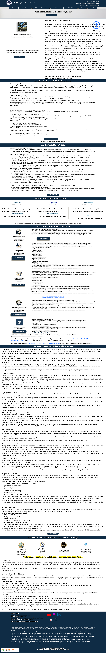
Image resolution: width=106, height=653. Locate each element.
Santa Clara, (21, 340)
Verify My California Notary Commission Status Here (24, 621)
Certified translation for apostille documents (42, 332)
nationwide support (54, 343)
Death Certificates (37, 253)
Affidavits (35, 262)
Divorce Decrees (37, 254)
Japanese (60, 334)
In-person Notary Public (19, 236)
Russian (32, 336)
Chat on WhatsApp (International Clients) (87, 3)
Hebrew (36, 336)
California (19, 281)
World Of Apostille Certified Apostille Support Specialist (86, 551)
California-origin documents (36, 343)
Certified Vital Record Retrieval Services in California (45, 271)
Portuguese (69, 334)
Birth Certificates (37, 250)
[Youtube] (49, 615)
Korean (23, 336)
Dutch (77, 334)
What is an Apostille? (16, 84)
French (19, 336)
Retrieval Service (19, 279)
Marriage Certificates (38, 251)
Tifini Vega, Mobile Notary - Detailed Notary (22, 619)
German (64, 334)
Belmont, (65, 339)
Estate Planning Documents (39, 257)
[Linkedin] (59, 615)
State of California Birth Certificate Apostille (53, 296)
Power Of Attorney (8, 356)
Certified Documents (19, 278)
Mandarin (74, 334)
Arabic (16, 336)
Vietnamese (27, 336)
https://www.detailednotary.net (58, 648)
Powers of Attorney (37, 255)
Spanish (12, 336)
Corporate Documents (38, 259)
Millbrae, (88, 339)
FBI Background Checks (39, 258)
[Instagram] (54, 615)
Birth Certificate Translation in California (53, 297)
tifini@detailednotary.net (93, 1)
